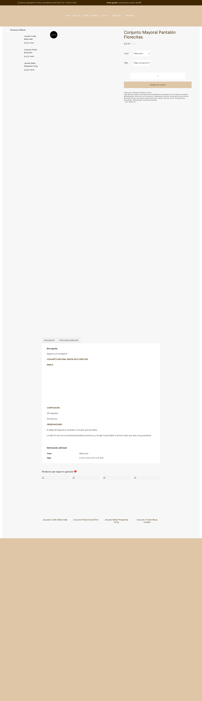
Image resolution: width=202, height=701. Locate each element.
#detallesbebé (129, 96)
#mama (166, 96)
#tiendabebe (137, 100)
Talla (126, 63)
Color (126, 53)
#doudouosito (140, 96)
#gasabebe (158, 96)
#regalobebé (180, 98)
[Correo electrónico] (86, 327)
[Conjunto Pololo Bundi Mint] (86, 478)
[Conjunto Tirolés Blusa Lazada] (147, 478)
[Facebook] (75, 327)
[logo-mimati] (18, 6)
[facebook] (166, 2)
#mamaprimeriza (176, 96)
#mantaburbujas (130, 98)
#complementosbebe (180, 94)
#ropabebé (128, 100)
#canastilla (144, 94)
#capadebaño (166, 94)
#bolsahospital (133, 94)
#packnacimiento (151, 98)
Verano (149, 92)
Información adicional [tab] (69, 340)
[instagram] (169, 2)
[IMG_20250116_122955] (82, 176)
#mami (186, 96)
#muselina (140, 98)
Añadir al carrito (158, 84)
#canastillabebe (154, 94)
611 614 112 (58, 3)
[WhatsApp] (81, 327)
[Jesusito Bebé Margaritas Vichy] (116, 478)
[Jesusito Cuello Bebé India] (55, 478)
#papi (161, 98)
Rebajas (136, 92)
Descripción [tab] (49, 340)
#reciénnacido (169, 98)
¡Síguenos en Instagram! (57, 354)
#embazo (149, 96)
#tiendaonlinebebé (150, 100)
